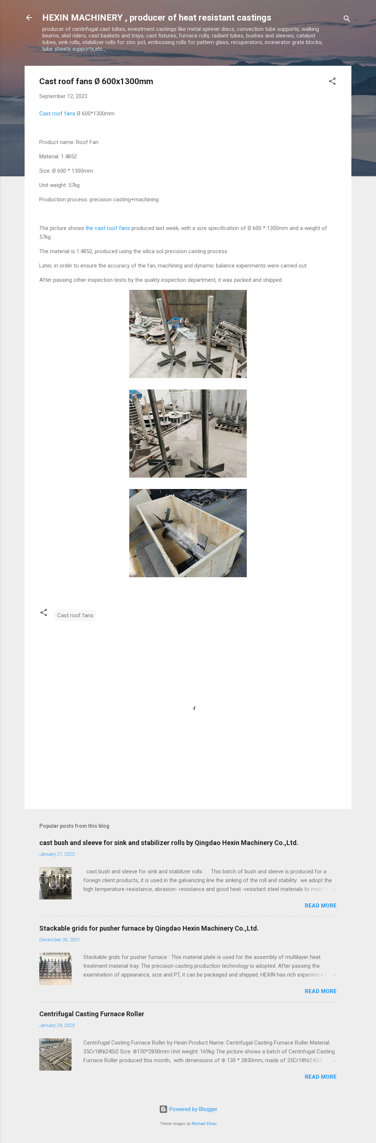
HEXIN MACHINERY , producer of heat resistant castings (156, 17)
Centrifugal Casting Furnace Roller (91, 1014)
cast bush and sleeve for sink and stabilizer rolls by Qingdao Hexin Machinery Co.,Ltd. (169, 843)
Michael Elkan (204, 1123)
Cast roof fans (57, 113)
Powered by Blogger (192, 1109)
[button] (332, 82)
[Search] (347, 20)
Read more (321, 905)
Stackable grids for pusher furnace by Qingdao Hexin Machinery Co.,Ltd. (149, 928)
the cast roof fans (108, 228)
